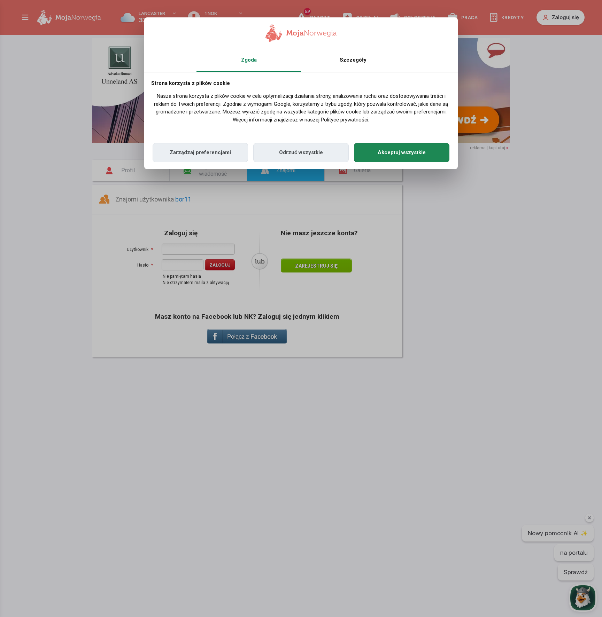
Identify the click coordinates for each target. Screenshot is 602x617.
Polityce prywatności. (345, 120)
